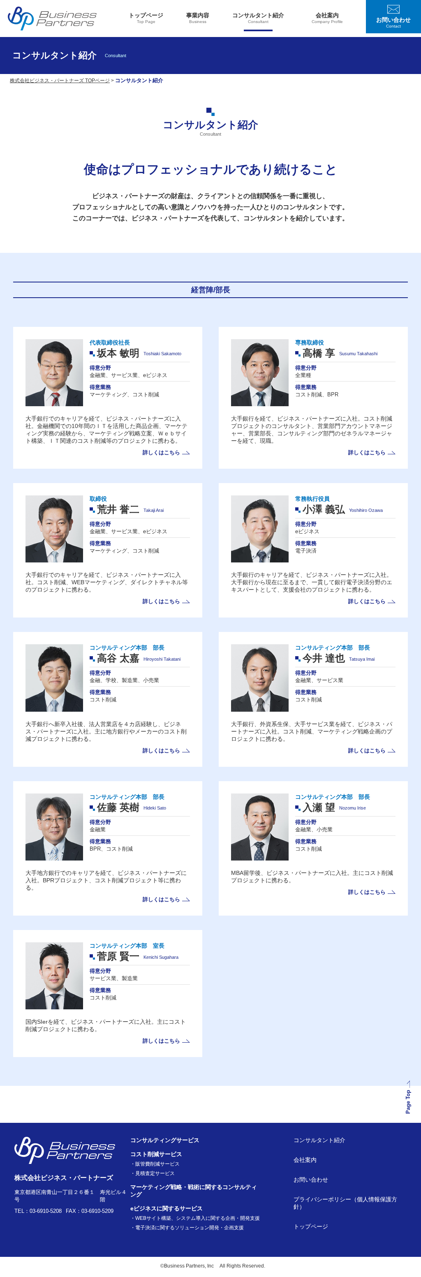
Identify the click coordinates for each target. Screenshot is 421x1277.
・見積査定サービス (152, 1173)
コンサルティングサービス (164, 1140)
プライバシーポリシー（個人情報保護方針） (345, 1203)
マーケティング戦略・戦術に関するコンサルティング (193, 1191)
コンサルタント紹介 (319, 1140)
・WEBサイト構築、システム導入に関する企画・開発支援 (195, 1218)
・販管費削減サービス (155, 1164)
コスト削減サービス (156, 1154)
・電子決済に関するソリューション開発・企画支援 (187, 1228)
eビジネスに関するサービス (166, 1208)
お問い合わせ (311, 1179)
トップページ (311, 1226)
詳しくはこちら (161, 452)
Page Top (408, 1102)
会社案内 (305, 1160)
